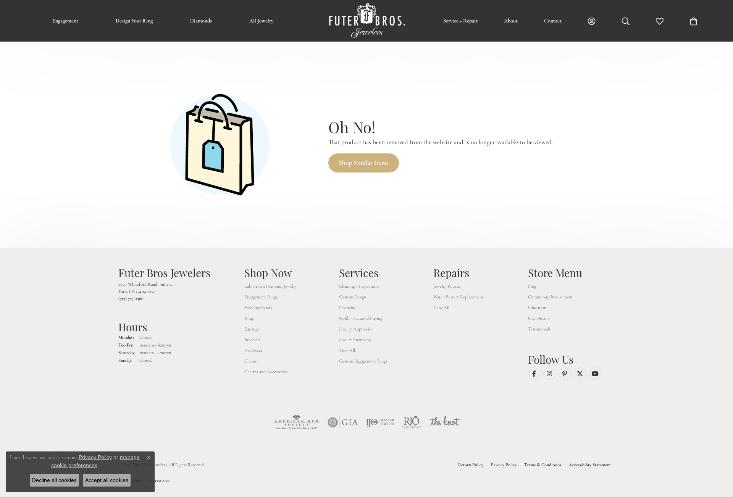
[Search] (626, 21)
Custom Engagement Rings (363, 361)
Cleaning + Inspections (359, 286)
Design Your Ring (134, 21)
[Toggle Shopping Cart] (693, 21)
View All (347, 350)
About (511, 21)
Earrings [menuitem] (251, 329)
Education (537, 307)
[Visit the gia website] (343, 422)
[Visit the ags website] (296, 422)
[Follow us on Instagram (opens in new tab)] (549, 373)
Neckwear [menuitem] (253, 350)
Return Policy (470, 464)
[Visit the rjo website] (411, 422)
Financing (347, 307)
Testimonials (539, 329)
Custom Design (352, 297)
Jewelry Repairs (447, 286)
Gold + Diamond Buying (360, 318)
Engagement (65, 21)
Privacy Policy (504, 464)
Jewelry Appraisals (355, 329)
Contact (553, 21)
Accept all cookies (106, 480)
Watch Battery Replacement (458, 297)
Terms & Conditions (542, 464)
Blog (532, 286)
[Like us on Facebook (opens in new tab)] (534, 373)
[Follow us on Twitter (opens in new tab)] (580, 373)
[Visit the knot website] (444, 422)
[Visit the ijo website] (380, 422)
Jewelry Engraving (355, 339)
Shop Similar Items (364, 163)
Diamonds (201, 21)
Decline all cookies (54, 480)
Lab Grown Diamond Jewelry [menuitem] (270, 286)
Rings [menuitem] (249, 318)
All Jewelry (261, 21)
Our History (539, 318)
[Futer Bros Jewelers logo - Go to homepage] (366, 21)
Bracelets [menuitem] (252, 339)
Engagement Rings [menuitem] (260, 297)
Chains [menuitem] (250, 361)
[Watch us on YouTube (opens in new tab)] (595, 373)
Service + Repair (460, 21)
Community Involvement (550, 297)
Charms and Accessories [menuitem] (265, 371)
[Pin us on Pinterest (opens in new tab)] (565, 373)
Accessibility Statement (590, 464)
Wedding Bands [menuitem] (258, 307)
